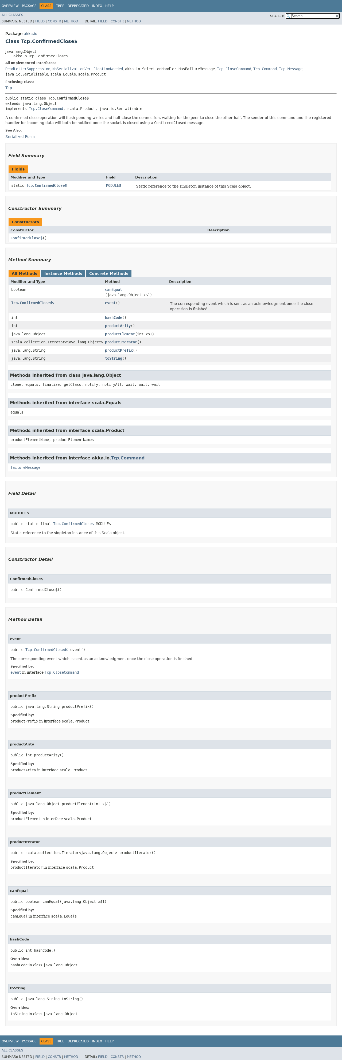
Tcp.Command (265, 69)
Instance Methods (63, 273)
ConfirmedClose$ (26, 238)
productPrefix (119, 350)
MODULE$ (113, 185)
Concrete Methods (108, 273)
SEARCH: (277, 16)
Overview (10, 6)
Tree (60, 6)
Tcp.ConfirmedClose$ (46, 185)
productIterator (121, 342)
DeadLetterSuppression (27, 69)
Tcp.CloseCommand (234, 69)
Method (71, 21)
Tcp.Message (290, 69)
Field (40, 21)
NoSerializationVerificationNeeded (87, 69)
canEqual (113, 289)
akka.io (30, 33)
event (110, 303)
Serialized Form (20, 136)
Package (29, 6)
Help (109, 6)
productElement (120, 334)
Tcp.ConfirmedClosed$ (32, 303)
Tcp (8, 88)
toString (113, 358)
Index (97, 6)
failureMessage (25, 467)
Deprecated (78, 6)
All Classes (12, 15)
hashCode (113, 317)
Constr (54, 21)
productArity (118, 326)
